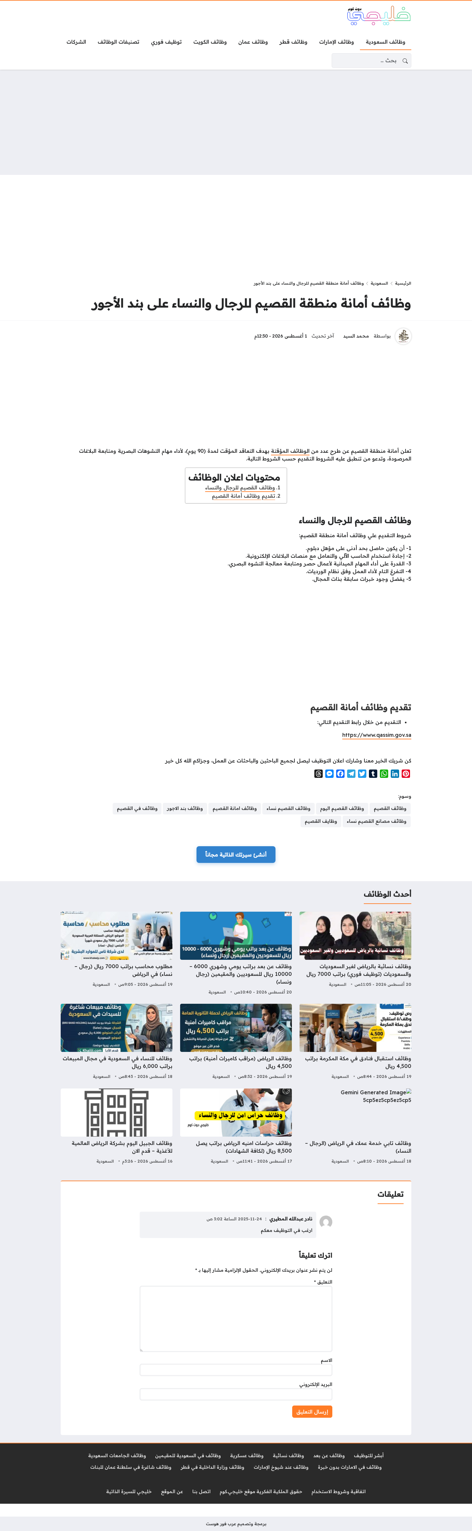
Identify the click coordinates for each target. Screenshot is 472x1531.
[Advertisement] (236, 122)
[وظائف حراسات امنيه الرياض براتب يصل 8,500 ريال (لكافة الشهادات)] (236, 1126)
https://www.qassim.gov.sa (376, 735)
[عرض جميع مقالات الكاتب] (403, 336)
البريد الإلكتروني (315, 1384)
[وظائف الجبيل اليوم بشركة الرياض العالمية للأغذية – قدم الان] (116, 1126)
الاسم (326, 1360)
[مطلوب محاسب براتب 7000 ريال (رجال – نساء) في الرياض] (116, 954)
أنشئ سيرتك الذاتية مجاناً (236, 854)
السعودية (379, 283)
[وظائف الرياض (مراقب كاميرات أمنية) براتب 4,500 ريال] (236, 1042)
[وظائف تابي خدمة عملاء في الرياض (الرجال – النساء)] (355, 1126)
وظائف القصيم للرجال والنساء (240, 487)
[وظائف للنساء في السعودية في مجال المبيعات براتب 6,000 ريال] (116, 1042)
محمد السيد (356, 336)
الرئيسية (403, 283)
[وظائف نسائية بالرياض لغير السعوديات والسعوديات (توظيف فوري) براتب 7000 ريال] (355, 954)
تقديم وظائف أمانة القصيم (243, 496)
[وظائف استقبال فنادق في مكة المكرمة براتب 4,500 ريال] (355, 1042)
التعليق (323, 1282)
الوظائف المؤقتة (290, 451)
